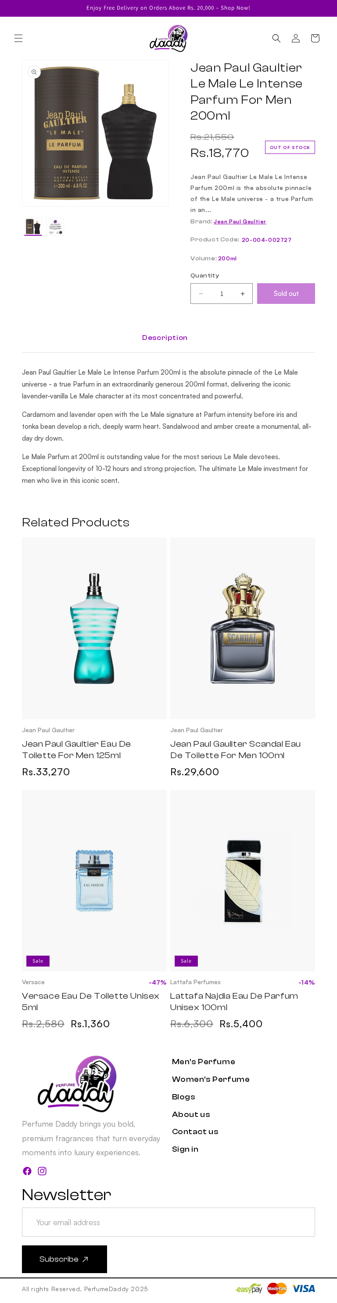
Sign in (185, 1149)
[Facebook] (27, 1173)
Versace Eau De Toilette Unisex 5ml (91, 1001)
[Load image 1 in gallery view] (33, 227)
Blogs (184, 1097)
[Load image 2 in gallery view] (56, 227)
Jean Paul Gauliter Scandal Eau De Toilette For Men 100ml (235, 749)
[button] (18, 38)
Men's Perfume (204, 1061)
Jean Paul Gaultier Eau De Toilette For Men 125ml (76, 749)
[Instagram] (42, 1173)
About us (191, 1114)
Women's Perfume (211, 1079)
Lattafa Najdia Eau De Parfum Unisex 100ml (234, 1001)
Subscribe (59, 1259)
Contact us (195, 1131)
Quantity (204, 275)
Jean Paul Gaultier (240, 221)
